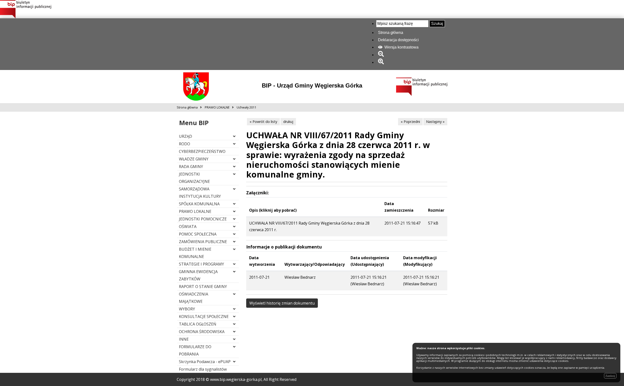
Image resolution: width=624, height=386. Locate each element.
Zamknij (610, 375)
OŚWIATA (187, 226)
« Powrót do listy (263, 121)
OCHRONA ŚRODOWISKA (201, 331)
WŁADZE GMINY (193, 159)
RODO (184, 144)
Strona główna (390, 32)
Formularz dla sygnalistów (203, 369)
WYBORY (187, 309)
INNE (184, 339)
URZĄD (185, 136)
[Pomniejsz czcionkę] (382, 55)
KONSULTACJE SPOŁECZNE (204, 316)
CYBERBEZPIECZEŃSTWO (202, 151)
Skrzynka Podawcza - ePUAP (205, 361)
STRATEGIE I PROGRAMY (201, 264)
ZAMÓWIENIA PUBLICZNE (203, 241)
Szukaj (437, 23)
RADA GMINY (191, 166)
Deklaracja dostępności (398, 40)
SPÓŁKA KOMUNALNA (199, 204)
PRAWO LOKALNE (195, 211)
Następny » (435, 121)
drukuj (288, 121)
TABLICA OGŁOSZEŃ (197, 324)
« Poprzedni (410, 121)
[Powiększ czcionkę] (382, 62)
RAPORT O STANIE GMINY (203, 286)
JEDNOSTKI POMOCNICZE (203, 219)
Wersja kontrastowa (401, 47)
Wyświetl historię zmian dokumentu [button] (282, 303)
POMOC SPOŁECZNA (197, 234)
